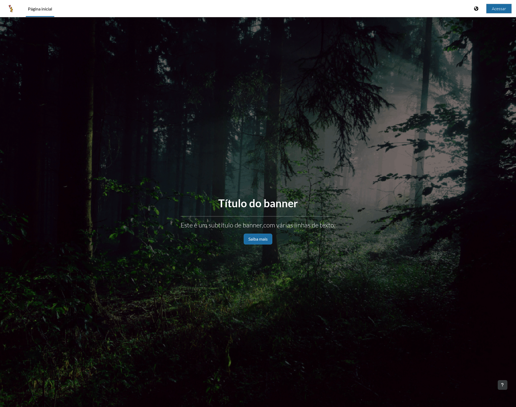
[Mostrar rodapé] (502, 385)
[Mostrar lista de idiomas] (477, 8)
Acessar (499, 8)
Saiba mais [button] (258, 238)
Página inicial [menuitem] (40, 8)
